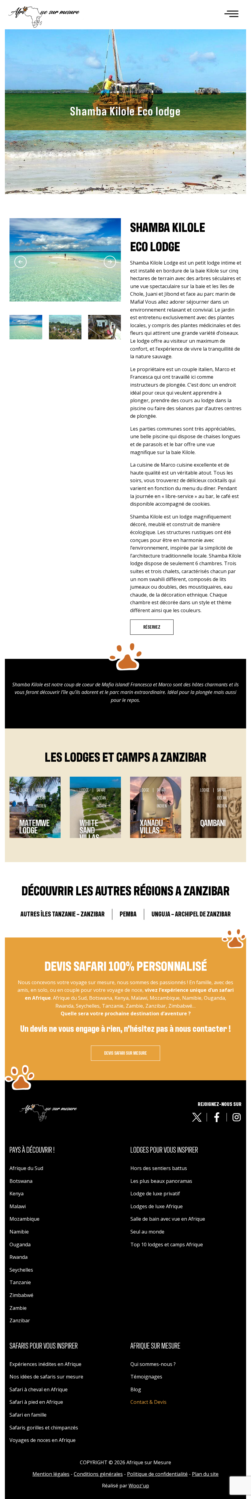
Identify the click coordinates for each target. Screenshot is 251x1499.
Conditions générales (98, 1474)
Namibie (19, 1231)
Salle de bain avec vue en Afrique (167, 1218)
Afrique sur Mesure (155, 1346)
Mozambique (24, 1218)
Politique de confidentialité (157, 1474)
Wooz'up (139, 1485)
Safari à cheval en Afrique (38, 1389)
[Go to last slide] (20, 262)
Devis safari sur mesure (125, 1053)
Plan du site (205, 1474)
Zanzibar (19, 1320)
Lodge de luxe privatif (155, 1193)
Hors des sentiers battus (158, 1168)
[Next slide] (110, 262)
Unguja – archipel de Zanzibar (191, 914)
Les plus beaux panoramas (161, 1181)
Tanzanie (20, 1282)
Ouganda (20, 1244)
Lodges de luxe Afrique (156, 1206)
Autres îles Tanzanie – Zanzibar (63, 914)
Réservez (151, 627)
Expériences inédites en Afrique (45, 1364)
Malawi (17, 1206)
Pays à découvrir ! (31, 1150)
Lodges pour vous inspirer (164, 1150)
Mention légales (50, 1474)
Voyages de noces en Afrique (42, 1440)
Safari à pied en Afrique (36, 1402)
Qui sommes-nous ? (153, 1364)
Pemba (128, 914)
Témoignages (146, 1376)
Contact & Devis (148, 1402)
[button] (25, 327)
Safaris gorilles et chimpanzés (43, 1427)
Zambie (18, 1308)
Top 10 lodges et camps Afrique (166, 1244)
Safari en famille (28, 1414)
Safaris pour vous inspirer (43, 1346)
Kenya (16, 1193)
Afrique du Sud (26, 1168)
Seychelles (21, 1269)
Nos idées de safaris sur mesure (46, 1376)
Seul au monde (147, 1231)
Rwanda (18, 1257)
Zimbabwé (21, 1295)
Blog (135, 1389)
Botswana (20, 1181)
